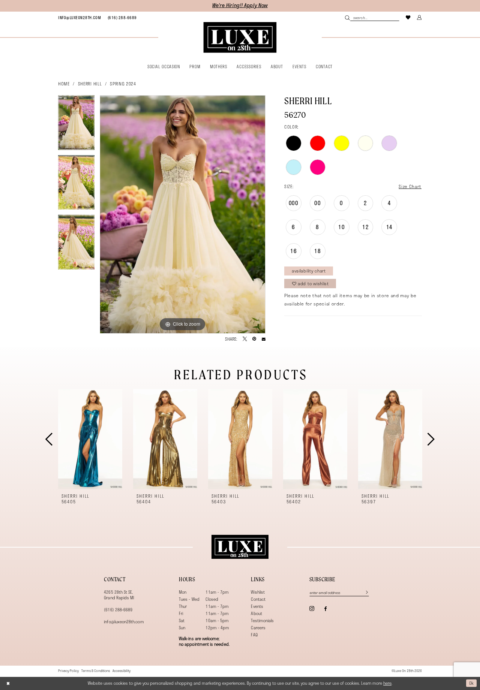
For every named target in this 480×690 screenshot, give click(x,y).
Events (257, 606)
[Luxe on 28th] (240, 547)
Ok (471, 683)
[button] (419, 17)
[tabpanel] (76, 125)
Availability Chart (309, 271)
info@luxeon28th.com (124, 621)
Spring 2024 (123, 83)
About (256, 613)
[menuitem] (79, 17)
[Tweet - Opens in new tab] (245, 339)
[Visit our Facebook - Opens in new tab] (325, 608)
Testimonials (262, 620)
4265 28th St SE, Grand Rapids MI (119, 595)
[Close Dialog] (8, 683)
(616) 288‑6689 (118, 609)
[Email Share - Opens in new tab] (264, 339)
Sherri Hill (90, 83)
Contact (258, 599)
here (387, 683)
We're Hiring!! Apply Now (240, 5)
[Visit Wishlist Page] (408, 17)
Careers (258, 627)
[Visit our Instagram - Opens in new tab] (311, 608)
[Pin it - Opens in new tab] (254, 339)
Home (64, 83)
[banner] (239, 37)
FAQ (254, 635)
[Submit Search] (347, 17)
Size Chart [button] (410, 186)
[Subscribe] (364, 592)
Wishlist (258, 592)
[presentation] (90, 439)
